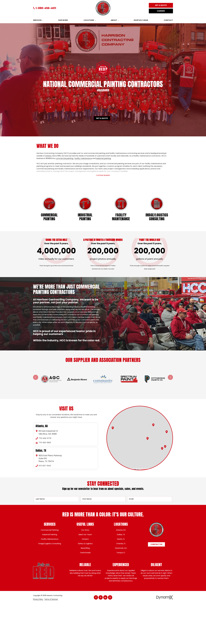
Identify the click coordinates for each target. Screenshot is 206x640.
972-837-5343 (45, 465)
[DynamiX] (164, 597)
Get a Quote (161, 5)
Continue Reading (103, 175)
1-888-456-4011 (46, 8)
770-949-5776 (45, 438)
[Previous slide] (35, 377)
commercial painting (64, 158)
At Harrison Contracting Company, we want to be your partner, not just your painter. (65, 301)
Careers (161, 11)
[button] (153, 424)
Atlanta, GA (42, 426)
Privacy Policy (38, 599)
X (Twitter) (100, 597)
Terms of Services (51, 599)
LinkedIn (105, 597)
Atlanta (48, 156)
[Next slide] (170, 377)
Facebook (96, 597)
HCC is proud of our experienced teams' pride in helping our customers (64, 310)
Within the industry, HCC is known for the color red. (67, 340)
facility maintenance (83, 158)
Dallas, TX (41, 450)
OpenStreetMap (144, 469)
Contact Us (156, 544)
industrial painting (103, 158)
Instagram (110, 597)
